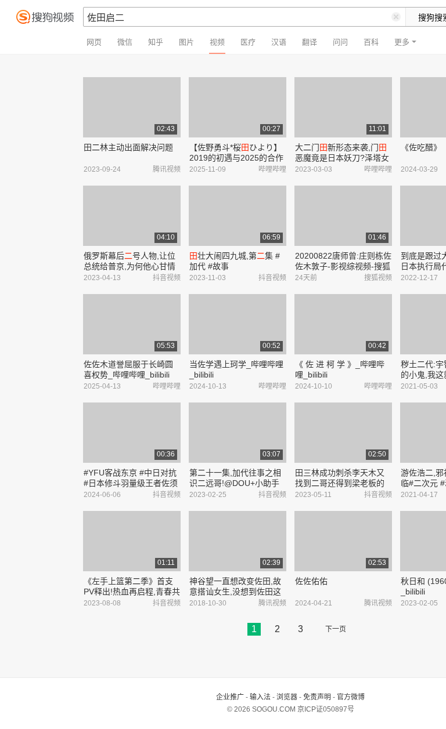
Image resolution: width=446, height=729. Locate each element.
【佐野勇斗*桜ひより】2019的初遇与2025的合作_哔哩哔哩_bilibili (236, 158)
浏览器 (286, 697)
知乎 (155, 42)
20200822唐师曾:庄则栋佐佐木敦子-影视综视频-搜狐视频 (343, 266)
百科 (371, 42)
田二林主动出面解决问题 (128, 147)
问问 (340, 42)
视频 (217, 42)
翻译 (309, 42)
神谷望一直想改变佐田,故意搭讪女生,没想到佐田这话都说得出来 (235, 591)
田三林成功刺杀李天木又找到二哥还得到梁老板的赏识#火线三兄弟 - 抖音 (339, 483)
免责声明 (317, 697)
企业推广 (230, 697)
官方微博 (351, 697)
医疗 (248, 42)
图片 (186, 42)
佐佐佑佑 (311, 581)
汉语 (278, 42)
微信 (124, 42)
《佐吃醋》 (421, 147)
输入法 (260, 697)
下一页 (335, 629)
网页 (94, 42)
